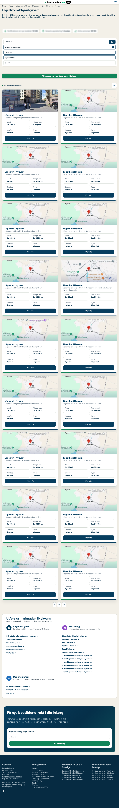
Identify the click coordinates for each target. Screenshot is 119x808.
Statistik (35, 783)
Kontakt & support (39, 770)
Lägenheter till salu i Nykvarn (74, 636)
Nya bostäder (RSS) (40, 787)
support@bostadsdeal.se (12, 777)
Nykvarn (49, 6)
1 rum (57, 6)
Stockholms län (38, 6)
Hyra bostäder (8, 6)
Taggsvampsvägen (14, 639)
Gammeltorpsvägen (14, 646)
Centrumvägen (12, 643)
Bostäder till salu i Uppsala (72, 777)
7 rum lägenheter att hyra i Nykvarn (76, 672)
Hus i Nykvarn (67, 642)
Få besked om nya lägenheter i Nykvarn (59, 76)
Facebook (3, 790)
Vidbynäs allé (11, 653)
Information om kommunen (17, 686)
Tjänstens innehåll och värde (43, 777)
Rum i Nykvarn (68, 649)
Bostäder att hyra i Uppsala (102, 777)
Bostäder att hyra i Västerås (102, 779)
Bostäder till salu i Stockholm (73, 771)
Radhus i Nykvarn (69, 646)
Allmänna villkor (38, 774)
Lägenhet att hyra (23, 6)
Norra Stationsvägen (14, 649)
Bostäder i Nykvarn (70, 639)
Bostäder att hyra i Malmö (102, 775)
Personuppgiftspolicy (40, 779)
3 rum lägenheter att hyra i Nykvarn (76, 659)
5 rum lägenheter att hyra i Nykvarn (76, 665)
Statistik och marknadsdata (17, 690)
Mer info (30, 138)
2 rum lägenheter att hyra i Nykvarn (76, 655)
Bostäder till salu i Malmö (71, 775)
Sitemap (35, 785)
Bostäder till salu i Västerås (72, 779)
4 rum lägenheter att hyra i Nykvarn (76, 662)
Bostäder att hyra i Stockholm (103, 771)
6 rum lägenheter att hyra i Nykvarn (76, 668)
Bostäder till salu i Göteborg (72, 773)
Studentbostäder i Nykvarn (73, 652)
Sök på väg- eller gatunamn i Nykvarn (21, 636)
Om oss (9, 693)
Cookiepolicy (37, 781)
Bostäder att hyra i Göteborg (103, 773)
